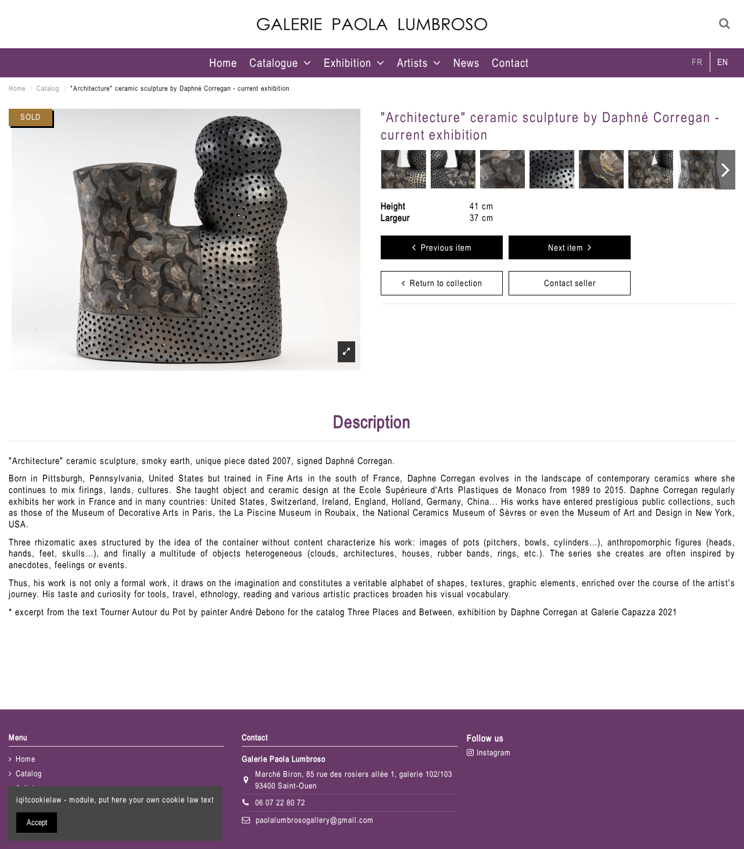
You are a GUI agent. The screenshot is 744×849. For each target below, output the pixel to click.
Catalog (29, 773)
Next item (568, 247)
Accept (37, 822)
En (722, 62)
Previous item (443, 247)
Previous (391, 170)
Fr (697, 62)
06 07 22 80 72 (280, 802)
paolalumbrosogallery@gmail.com (315, 820)
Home (25, 759)
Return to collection (443, 283)
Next (725, 170)
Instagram (492, 752)
